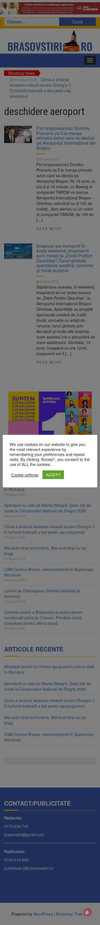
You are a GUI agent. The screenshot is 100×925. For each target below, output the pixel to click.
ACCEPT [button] (53, 474)
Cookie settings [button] (24, 474)
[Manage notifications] (86, 912)
